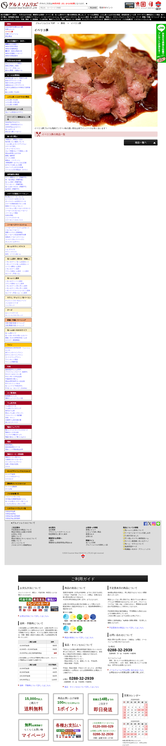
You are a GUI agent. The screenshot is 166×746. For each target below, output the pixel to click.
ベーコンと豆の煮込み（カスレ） (17, 170)
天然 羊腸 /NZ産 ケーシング (15, 323)
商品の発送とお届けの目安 (21, 532)
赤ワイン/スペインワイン (14, 352)
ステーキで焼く (10, 146)
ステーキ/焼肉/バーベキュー (30, 17)
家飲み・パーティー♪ (12, 160)
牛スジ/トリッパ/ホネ (12, 383)
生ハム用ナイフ (10, 333)
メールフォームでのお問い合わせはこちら (126, 670)
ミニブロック (10, 305)
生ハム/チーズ (10, 129)
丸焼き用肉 (9, 215)
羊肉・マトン (10, 418)
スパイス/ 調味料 (11, 487)
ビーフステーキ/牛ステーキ (14, 199)
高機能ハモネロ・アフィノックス (137, 549)
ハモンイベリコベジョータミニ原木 (17, 290)
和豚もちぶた (10, 29)
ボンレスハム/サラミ (12, 242)
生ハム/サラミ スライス (68, 17)
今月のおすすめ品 (25, 15)
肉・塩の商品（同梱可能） (14, 180)
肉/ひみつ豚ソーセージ (13, 132)
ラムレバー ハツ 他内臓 (13, 415)
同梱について (16, 541)
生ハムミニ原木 (83, 17)
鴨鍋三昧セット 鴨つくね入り (15, 437)
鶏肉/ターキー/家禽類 (73, 19)
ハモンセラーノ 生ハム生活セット (17, 262)
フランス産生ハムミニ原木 (14, 283)
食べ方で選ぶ (12, 136)
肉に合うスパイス (11, 422)
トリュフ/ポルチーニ (12, 476)
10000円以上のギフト (13, 127)
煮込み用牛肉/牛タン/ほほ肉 (15, 381)
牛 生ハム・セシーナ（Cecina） (16, 388)
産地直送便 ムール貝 (129, 15)
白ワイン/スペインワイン (14, 355)
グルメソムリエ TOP (45, 23)
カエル (7, 466)
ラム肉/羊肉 (43, 19)
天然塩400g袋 (10, 511)
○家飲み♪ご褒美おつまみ (14, 139)
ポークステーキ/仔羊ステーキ (15, 201)
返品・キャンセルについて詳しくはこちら (81, 687)
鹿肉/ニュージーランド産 (14, 398)
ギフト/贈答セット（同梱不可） (16, 177)
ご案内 (51, 540)
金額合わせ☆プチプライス (14, 85)
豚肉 (27, 19)
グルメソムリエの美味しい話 (97, 545)
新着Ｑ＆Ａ (90, 534)
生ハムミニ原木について (134, 530)
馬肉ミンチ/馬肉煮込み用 (14, 449)
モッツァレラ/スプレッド (14, 315)
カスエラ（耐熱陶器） (13, 340)
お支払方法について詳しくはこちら (34, 616)
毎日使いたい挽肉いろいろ (14, 142)
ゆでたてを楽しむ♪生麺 (13, 165)
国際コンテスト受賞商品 (13, 232)
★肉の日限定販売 (11, 56)
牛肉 (22, 19)
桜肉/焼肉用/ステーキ (12, 447)
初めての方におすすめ (13, 83)
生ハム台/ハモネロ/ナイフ (17, 330)
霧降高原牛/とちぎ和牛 (13, 369)
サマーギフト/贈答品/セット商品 (148, 15)
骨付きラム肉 (10, 411)
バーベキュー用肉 (11, 213)
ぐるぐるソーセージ (12, 230)
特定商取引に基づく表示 (58, 534)
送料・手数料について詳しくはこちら (35, 685)
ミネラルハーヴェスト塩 (142, 19)
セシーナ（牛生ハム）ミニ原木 (16, 293)
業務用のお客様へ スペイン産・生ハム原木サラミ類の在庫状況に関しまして (59, 15)
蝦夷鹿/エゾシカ (11, 396)
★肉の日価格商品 (11, 49)
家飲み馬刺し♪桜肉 (12, 66)
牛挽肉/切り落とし (11, 379)
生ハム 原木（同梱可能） (14, 182)
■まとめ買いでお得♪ (12, 92)
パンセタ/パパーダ (11, 303)
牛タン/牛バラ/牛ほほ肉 (13, 376)
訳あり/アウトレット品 (13, 80)
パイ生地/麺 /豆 (127, 19)
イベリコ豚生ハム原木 (13, 266)
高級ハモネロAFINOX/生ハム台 (16, 338)
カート (137, 8)
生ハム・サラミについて (134, 544)
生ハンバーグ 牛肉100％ (13, 386)
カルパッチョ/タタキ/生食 (14, 167)
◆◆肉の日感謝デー (12, 44)
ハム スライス (10, 249)
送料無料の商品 (13, 17)
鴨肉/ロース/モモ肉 (12, 432)
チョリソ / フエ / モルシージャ (15, 301)
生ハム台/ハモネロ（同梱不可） (16, 187)
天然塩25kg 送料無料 (12, 518)
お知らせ (89, 536)
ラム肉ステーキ (10, 406)
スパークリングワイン (13, 357)
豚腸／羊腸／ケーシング (150, 17)
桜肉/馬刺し (9, 445)
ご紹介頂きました (132, 536)
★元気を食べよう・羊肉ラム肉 (16, 78)
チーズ (138, 17)
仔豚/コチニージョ (11, 34)
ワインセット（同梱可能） (14, 184)
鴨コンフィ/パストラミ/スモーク (16, 430)
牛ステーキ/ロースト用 (13, 374)
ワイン (17, 19)
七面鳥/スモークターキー (14, 459)
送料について (16, 536)
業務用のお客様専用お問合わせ (60, 543)
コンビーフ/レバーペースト (14, 239)
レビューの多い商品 (93, 532)
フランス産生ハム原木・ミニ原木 (17, 271)
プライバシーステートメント (60, 532)
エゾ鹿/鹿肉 (34, 19)
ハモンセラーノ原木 (12, 269)
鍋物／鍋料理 (10, 156)
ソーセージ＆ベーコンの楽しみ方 (137, 533)
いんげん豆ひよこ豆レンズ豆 (15, 504)
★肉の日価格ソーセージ (13, 53)
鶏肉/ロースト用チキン (13, 457)
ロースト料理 (10, 158)
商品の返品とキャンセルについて (24, 538)
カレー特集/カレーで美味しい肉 (16, 151)
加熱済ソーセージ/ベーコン (14, 237)
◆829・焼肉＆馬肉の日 (13, 51)
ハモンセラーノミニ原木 (13, 281)
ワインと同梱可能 (11, 362)
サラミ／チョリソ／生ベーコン (124, 17)
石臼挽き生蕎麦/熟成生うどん (15, 499)
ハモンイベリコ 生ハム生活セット (17, 264)
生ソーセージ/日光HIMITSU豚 (15, 235)
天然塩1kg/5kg (10, 514)
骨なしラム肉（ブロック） (14, 413)
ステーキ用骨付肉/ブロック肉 (15, 204)
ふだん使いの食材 (11, 104)
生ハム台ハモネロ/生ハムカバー (16, 335)
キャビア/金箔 (10, 474)
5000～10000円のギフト (14, 125)
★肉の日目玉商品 (11, 46)
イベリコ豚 (76, 23)
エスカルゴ (9, 479)
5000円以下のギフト (12, 122)
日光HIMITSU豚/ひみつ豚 (14, 27)
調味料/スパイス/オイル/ (112, 19)
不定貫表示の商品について (21, 530)
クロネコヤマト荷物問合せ (21, 545)
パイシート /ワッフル (12, 497)
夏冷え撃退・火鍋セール (13, 70)
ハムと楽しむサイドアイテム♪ (15, 144)
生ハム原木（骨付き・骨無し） (101, 17)
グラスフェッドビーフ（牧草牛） (17, 372)
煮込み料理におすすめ (13, 153)
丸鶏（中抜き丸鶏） (12, 464)
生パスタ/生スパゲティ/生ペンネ (16, 501)
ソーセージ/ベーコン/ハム (50, 17)
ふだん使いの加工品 (12, 102)
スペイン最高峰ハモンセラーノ (137, 541)
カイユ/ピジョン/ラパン (13, 462)
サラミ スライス (11, 252)
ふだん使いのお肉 (11, 100)
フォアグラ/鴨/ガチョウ (13, 435)
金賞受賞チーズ (131, 546)
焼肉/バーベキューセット (14, 206)
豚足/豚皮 (8, 36)
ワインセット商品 (11, 359)
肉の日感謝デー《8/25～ (9, 15)
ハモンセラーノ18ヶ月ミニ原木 (16, 286)
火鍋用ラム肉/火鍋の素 (13, 420)
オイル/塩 (8, 489)
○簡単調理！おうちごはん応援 (15, 163)
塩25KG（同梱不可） (12, 189)
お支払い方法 (16, 534)
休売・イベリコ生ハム (13, 254)
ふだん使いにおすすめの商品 (110, 15)
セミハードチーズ (11, 313)
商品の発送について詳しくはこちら (79, 637)
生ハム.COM (90, 543)
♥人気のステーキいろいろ (14, 197)
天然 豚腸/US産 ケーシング (14, 325)
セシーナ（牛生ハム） (13, 68)
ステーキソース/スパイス (14, 220)
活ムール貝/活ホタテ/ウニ (14, 112)
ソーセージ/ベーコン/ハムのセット (17, 228)
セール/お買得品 (93, 15)
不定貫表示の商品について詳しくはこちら (126, 628)
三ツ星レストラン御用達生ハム (137, 538)
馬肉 (63, 19)
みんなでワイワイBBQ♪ (13, 63)
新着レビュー (91, 530)
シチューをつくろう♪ (12, 149)
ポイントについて (18, 543)
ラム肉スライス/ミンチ (13, 408)
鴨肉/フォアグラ (54, 19)
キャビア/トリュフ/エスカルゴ (92, 19)
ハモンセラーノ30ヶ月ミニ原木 (16, 288)
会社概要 (52, 530)
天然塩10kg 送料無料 (12, 516)
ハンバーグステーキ (12, 218)
